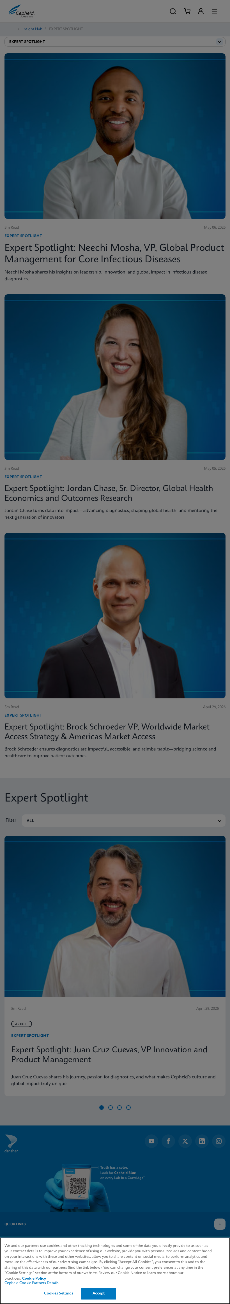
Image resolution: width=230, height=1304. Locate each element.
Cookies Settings (58, 1293)
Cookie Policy (34, 1278)
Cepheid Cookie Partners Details (31, 1283)
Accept (99, 1293)
